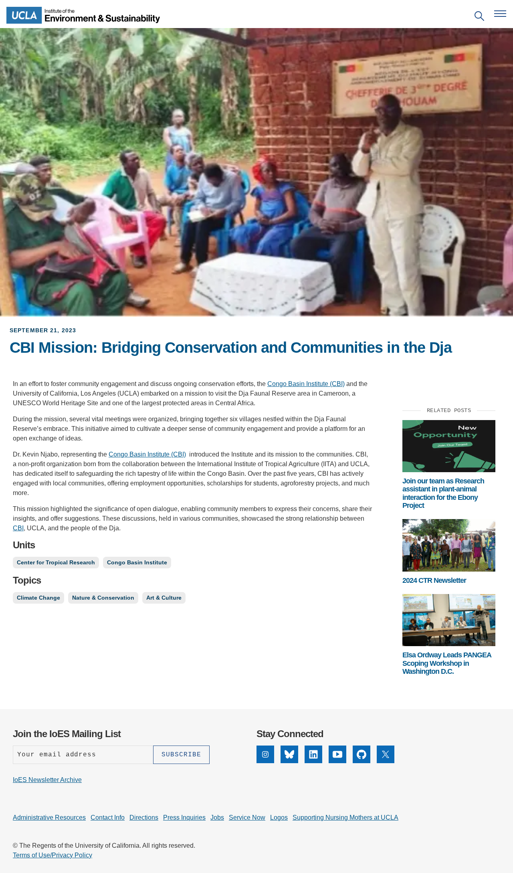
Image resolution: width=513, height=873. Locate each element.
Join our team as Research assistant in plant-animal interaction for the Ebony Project (443, 493)
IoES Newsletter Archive (47, 779)
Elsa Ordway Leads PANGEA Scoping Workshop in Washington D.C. (446, 663)
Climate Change (38, 597)
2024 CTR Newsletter (434, 580)
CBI (18, 528)
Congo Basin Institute (137, 562)
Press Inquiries (184, 817)
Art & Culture (164, 597)
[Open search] (479, 17)
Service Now (247, 817)
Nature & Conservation (103, 597)
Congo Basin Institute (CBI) (306, 383)
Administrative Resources (49, 817)
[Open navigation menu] (500, 14)
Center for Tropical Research (56, 562)
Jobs (217, 817)
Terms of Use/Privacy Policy (52, 855)
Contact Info (108, 817)
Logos (279, 817)
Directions (143, 817)
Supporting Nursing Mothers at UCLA (345, 817)
